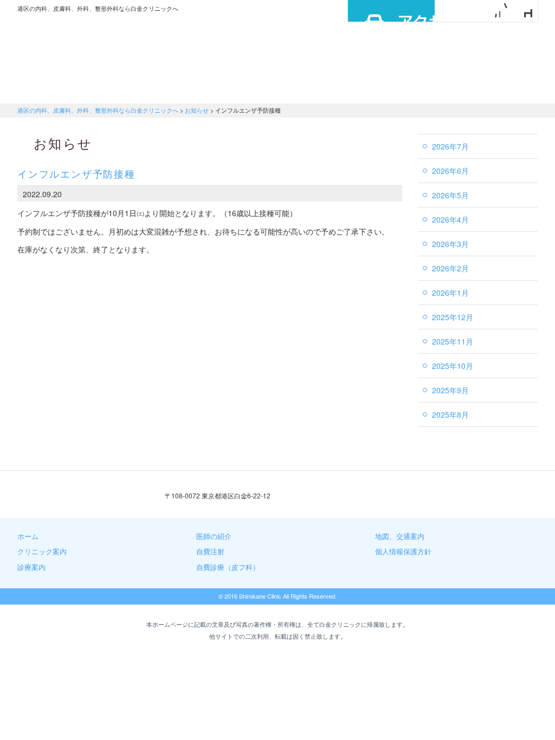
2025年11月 (452, 341)
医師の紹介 (234, 89)
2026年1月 (450, 292)
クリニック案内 (60, 89)
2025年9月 (450, 390)
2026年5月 (450, 195)
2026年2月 (450, 268)
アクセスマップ (391, 11)
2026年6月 (450, 170)
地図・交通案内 (321, 89)
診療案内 (147, 89)
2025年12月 (452, 316)
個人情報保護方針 (403, 551)
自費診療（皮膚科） (494, 89)
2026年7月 (450, 146)
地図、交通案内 (399, 536)
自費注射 (407, 89)
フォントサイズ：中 (509, 10)
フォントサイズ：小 (493, 10)
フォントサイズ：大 (525, 10)
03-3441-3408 (357, 495)
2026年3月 (450, 243)
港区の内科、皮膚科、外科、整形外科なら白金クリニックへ (85, 46)
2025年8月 (450, 414)
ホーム (27, 536)
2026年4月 (450, 219)
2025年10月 (452, 365)
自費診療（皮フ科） (228, 567)
